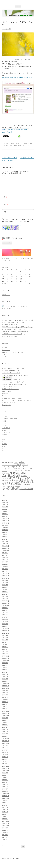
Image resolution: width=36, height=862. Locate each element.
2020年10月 (5, 660)
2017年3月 (5, 759)
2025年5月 (5, 534)
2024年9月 (5, 553)
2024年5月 (5, 562)
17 (25, 276)
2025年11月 (5, 520)
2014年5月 (5, 837)
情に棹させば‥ (6, 405)
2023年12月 (5, 573)
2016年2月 (5, 789)
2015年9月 (5, 800)
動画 (3, 439)
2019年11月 (5, 686)
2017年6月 (5, 752)
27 (7, 281)
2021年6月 (5, 642)
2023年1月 (5, 598)
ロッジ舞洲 (5, 473)
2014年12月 (5, 821)
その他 (4, 425)
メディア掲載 (6, 428)
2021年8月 (5, 637)
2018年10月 (5, 715)
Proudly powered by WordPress (10, 858)
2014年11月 (5, 823)
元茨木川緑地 (6, 478)
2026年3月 (5, 511)
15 (16, 276)
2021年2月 (5, 651)
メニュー (18, 5)
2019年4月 (5, 702)
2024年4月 (5, 564)
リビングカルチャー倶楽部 (9, 145)
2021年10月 (5, 633)
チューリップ (8, 468)
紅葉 (20, 482)
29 (16, 281)
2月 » (29, 283)
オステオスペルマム (7, 464)
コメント (5, 176)
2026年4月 (5, 509)
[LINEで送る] (19, 136)
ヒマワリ (10, 471)
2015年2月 (5, 816)
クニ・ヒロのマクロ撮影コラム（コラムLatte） (15, 375)
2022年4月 (5, 619)
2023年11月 (5, 576)
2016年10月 (5, 770)
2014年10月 (5, 825)
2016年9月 (5, 773)
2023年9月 (5, 580)
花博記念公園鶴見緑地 (12, 484)
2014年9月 (5, 828)
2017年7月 (5, 750)
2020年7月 (5, 667)
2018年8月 (5, 720)
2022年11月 (5, 603)
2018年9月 (5, 718)
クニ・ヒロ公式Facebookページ (11, 373)
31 (25, 281)
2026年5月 (5, 507)
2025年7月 (5, 530)
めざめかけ (5, 324)
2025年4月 (5, 537)
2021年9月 (5, 635)
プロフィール (6, 295)
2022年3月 (5, 621)
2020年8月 (5, 665)
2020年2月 (5, 679)
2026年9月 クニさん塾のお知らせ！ (12, 352)
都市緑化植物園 (10, 488)
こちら (31, 258)
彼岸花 (10, 480)
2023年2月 (5, 596)
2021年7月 (5, 640)
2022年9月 (5, 608)
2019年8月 (5, 692)
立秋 (3, 354)
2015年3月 (5, 814)
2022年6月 (5, 614)
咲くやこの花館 (24, 478)
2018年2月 (5, 734)
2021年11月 (5, 631)
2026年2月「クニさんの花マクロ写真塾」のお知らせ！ (17, 327)
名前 (4, 197)
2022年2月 (5, 624)
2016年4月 (5, 784)
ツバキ (19, 468)
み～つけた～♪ (6, 357)
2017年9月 (5, 745)
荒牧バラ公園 (7, 486)
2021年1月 (5, 653)
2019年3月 (5, 704)
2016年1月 (5, 791)
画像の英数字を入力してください (12, 238)
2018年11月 (5, 713)
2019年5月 (5, 699)
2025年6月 (5, 532)
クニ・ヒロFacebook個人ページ (11, 370)
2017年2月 (5, 761)
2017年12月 (5, 738)
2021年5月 (5, 644)
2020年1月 (5, 681)
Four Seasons (6, 396)
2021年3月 (5, 649)
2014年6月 (5, 835)
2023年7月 (5, 585)
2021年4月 (5, 647)
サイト (4, 212)
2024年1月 (5, 571)
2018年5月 (5, 727)
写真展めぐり (6, 432)
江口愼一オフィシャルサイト (10, 389)
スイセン (5, 466)
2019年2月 (5, 706)
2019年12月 (5, 683)
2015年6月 (5, 807)
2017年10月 (5, 743)
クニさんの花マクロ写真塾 (9, 418)
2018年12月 (5, 711)
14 (12, 276)
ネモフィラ (24, 468)
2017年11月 (5, 741)
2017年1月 (5, 764)
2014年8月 (5, 830)
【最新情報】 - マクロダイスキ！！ (17, 322)
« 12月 (4, 283)
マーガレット (21, 470)
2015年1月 (5, 819)
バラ (4, 470)
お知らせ (4, 416)
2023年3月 (5, 594)
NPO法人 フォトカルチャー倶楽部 (12, 398)
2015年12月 (5, 793)
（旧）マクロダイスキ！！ (9, 386)
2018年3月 (5, 731)
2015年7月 (5, 805)
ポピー (16, 470)
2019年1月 (5, 709)
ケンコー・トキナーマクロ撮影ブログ (13, 382)
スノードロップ (14, 466)
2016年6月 (5, 780)
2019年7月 (5, 695)
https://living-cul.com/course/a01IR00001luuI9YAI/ (17, 77)
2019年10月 (5, 688)
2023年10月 (5, 578)
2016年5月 (5, 782)
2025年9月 (5, 525)
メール (5, 204)
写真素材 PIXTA (16, 379)
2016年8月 (5, 775)
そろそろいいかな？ (27, 158)
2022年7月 (5, 612)
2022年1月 (5, 626)
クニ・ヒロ (14, 324)
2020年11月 (5, 658)
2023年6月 (5, 587)
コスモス (16, 464)
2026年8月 (5, 500)
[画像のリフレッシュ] (21, 226)
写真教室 (11, 143)
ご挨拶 (4, 421)
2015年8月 (5, 803)
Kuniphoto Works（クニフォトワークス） (14, 368)
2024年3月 (5, 566)
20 (7, 279)
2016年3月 (5, 786)
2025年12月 (5, 518)
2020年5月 (5, 672)
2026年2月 (5, 514)
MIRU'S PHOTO (6, 391)
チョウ (15, 468)
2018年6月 (5, 725)
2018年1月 (5, 736)
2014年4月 (5, 839)
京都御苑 (24, 476)
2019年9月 (5, 690)
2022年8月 (5, 610)
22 (16, 279)
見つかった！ (6, 350)
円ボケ (14, 478)
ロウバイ (27, 470)
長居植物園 (22, 489)
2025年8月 (5, 527)
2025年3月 (5, 539)
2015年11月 (5, 796)
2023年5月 (5, 589)
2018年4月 (5, 729)
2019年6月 (5, 697)
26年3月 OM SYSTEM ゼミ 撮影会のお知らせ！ (15, 331)
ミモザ (30, 143)
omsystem (24, 143)
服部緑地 (24, 480)
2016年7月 (5, 777)
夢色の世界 (5, 393)
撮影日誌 (4, 444)
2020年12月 (5, 656)
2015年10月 (5, 798)
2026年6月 (5, 504)
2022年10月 (5, 605)
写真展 (4, 430)
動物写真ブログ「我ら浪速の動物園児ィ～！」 (15, 384)
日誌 (3, 446)
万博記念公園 (17, 472)
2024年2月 (5, 569)
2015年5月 (5, 809)
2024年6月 (5, 559)
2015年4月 (5, 812)
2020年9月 (5, 663)
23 (21, 279)
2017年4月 (5, 757)
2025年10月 (5, 523)
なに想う (4, 347)
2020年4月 (5, 674)
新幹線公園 (17, 480)
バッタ (30, 468)
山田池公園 (5, 480)
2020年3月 (5, 676)
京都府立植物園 (11, 475)
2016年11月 (5, 768)
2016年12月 (5, 766)
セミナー (4, 423)
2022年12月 (5, 601)
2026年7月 (5, 502)
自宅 (32, 482)
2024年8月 (5, 555)
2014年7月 (5, 832)
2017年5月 (5, 754)
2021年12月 (5, 628)
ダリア (22, 466)
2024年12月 (5, 546)
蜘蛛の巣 (17, 486)
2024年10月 (5, 550)
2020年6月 (5, 670)
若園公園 (27, 484)
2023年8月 (5, 582)
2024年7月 (5, 557)
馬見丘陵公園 (29, 489)
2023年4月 (5, 592)
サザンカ (25, 465)
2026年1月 (5, 516)
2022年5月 (5, 617)
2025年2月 (5, 541)
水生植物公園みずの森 (9, 482)
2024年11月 (5, 548)
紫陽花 (26, 482)
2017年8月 (5, 747)
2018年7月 (5, 722)
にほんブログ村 (7, 132)
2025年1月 (5, 543)
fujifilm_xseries (8, 462)
